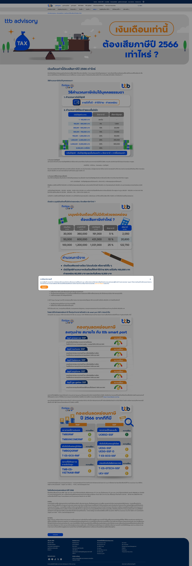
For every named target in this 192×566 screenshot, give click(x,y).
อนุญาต (44, 287)
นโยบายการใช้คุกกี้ (99, 283)
